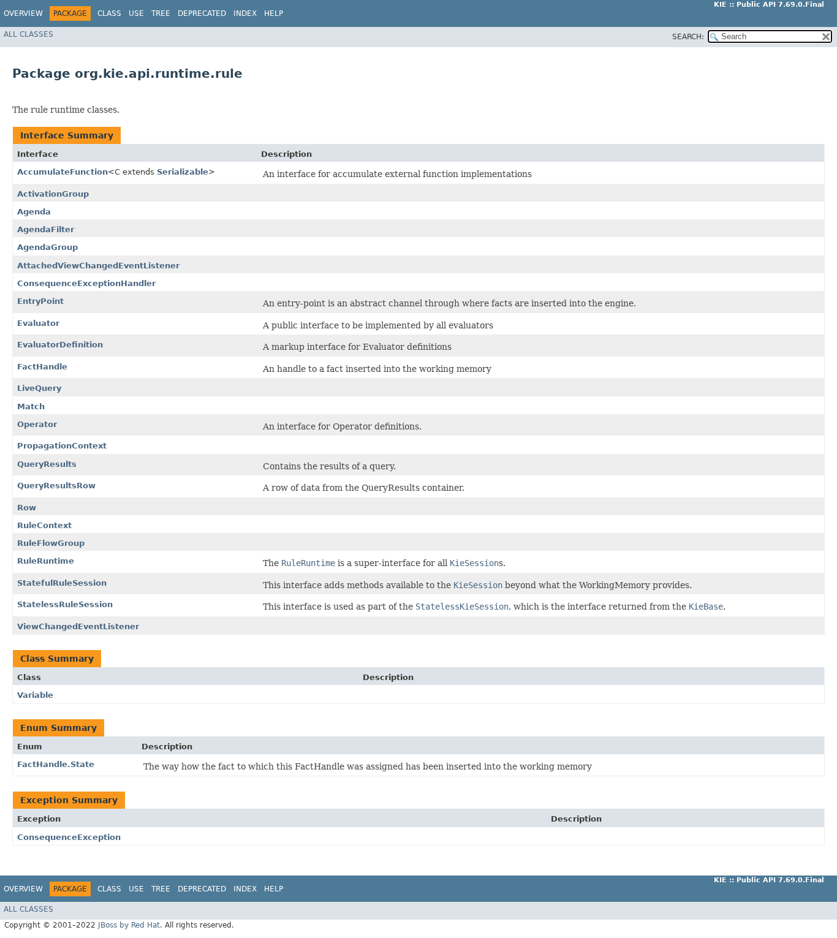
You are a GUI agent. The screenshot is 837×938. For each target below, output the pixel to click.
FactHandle (42, 366)
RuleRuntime (45, 560)
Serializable (182, 171)
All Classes (28, 34)
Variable (35, 695)
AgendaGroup (47, 247)
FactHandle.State (55, 764)
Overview (23, 13)
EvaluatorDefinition (60, 344)
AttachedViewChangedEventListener (98, 265)
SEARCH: (688, 36)
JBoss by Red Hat (129, 925)
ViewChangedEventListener (78, 626)
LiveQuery (39, 388)
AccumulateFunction (62, 171)
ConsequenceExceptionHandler (86, 283)
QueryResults (47, 464)
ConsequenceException (69, 837)
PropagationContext (62, 445)
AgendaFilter (45, 229)
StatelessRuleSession (65, 604)
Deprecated (202, 13)
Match (31, 406)
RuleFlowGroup (51, 543)
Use (136, 13)
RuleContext (44, 525)
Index (245, 13)
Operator (37, 424)
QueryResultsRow (56, 485)
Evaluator (38, 323)
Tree (160, 13)
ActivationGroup (53, 194)
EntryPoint (40, 301)
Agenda (34, 211)
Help (273, 13)
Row (26, 507)
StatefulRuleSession (62, 583)
